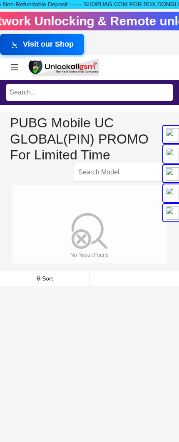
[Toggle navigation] (14, 67)
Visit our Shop (48, 44)
